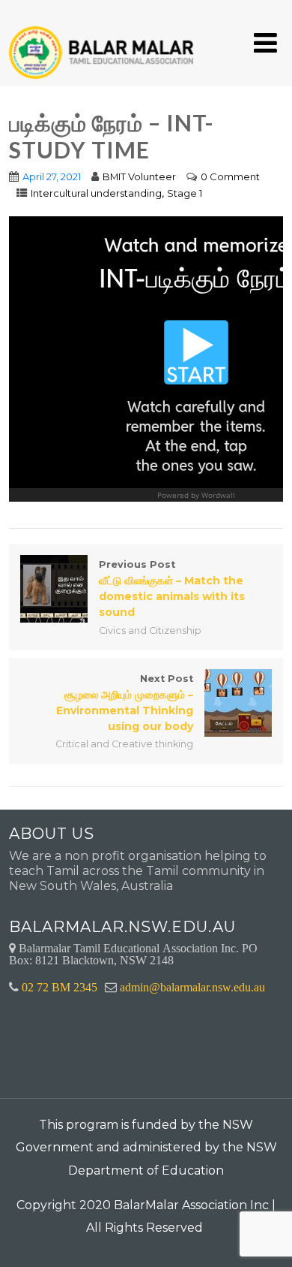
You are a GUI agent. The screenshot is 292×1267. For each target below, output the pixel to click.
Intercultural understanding (96, 193)
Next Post (124, 703)
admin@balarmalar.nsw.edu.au (192, 987)
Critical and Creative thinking (124, 744)
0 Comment (230, 176)
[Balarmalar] (104, 42)
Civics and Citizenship (150, 630)
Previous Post (172, 589)
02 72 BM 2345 (59, 987)
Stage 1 (184, 193)
